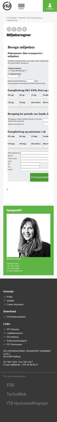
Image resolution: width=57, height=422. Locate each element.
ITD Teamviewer (14, 344)
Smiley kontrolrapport (17, 341)
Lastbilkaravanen (15, 333)
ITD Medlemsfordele (16, 317)
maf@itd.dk (17, 271)
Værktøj (22, 18)
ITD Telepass (13, 329)
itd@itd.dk (15, 365)
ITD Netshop (13, 337)
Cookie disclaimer (15, 304)
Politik (9, 297)
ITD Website (12, 18)
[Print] (24, 31)
